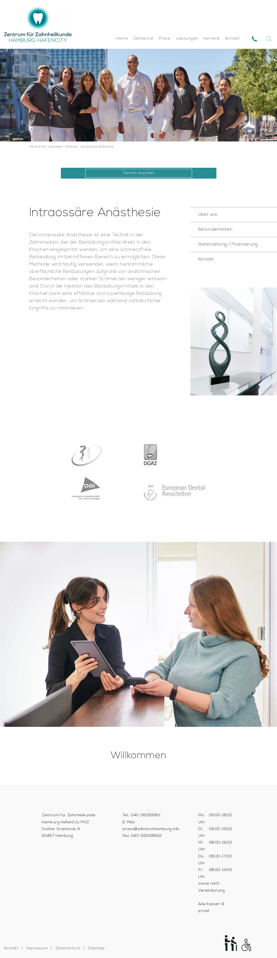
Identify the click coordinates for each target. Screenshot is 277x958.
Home (122, 39)
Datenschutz (68, 948)
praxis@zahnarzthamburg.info (151, 829)
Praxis (165, 39)
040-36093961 (145, 815)
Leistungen (187, 39)
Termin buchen (138, 173)
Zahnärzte (143, 39)
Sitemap (96, 948)
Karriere (212, 39)
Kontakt (232, 39)
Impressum (37, 948)
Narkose (72, 146)
